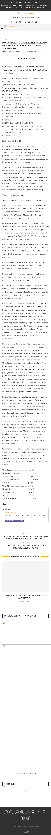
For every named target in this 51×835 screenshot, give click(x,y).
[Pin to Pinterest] (21, 58)
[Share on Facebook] (18, 58)
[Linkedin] (20, 3)
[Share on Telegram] (31, 58)
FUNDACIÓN (41, 8)
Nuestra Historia (31, 6)
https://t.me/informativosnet (25, 774)
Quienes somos (16, 6)
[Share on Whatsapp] (29, 58)
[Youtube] (28, 812)
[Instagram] (16, 3)
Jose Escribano (17, 52)
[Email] (25, 3)
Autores (4, 6)
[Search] (48, 27)
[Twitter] (11, 812)
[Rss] (39, 3)
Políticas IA (30, 8)
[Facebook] (11, 3)
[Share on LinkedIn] (24, 58)
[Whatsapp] (32, 3)
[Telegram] (36, 3)
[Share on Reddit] (26, 58)
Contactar (44, 6)
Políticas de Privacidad (15, 8)
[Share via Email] (34, 58)
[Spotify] (29, 3)
